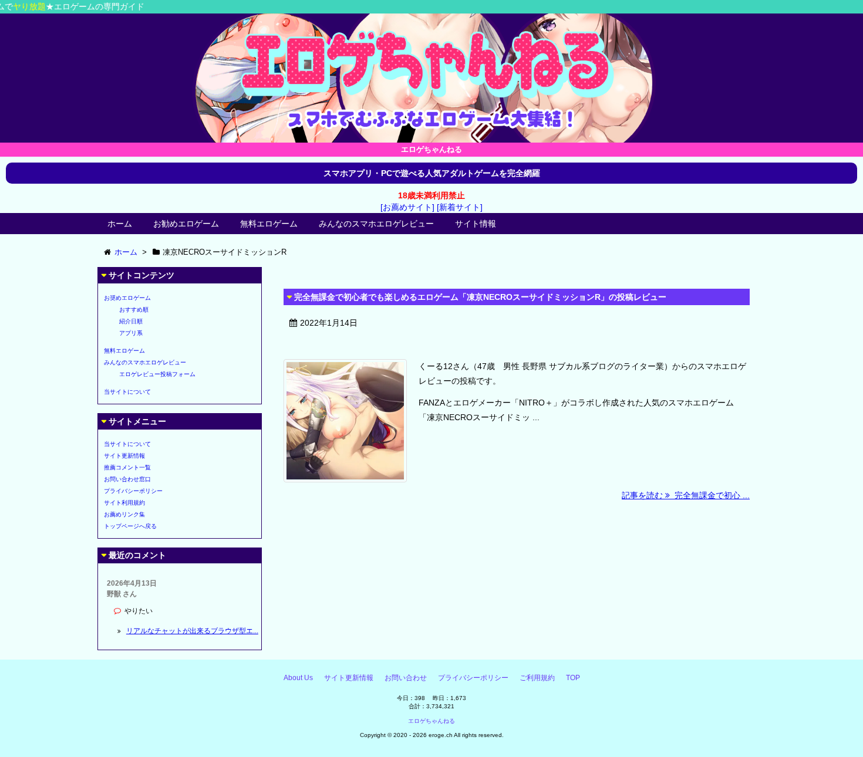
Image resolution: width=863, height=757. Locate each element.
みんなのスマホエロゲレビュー (376, 223)
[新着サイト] (460, 207)
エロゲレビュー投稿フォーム (157, 374)
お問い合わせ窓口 (127, 479)
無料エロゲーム (269, 223)
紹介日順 (131, 321)
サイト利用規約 (124, 502)
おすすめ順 (134, 309)
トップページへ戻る (130, 526)
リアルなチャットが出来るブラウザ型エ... (192, 631)
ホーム (119, 223)
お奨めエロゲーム (127, 298)
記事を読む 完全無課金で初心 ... (686, 495)
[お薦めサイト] (407, 207)
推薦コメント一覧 (127, 467)
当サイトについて (127, 391)
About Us (298, 678)
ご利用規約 (537, 678)
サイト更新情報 (124, 455)
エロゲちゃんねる (431, 721)
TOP (573, 678)
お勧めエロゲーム (186, 223)
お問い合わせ (406, 678)
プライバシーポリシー (133, 491)
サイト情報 (475, 223)
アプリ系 (131, 333)
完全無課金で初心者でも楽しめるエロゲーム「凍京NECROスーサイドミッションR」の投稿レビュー (480, 297)
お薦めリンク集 (124, 514)
